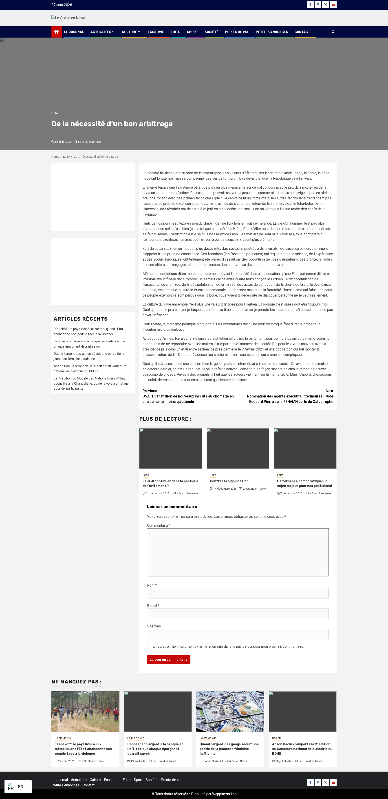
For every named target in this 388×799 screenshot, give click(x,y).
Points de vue (237, 32)
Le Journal (74, 32)
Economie (156, 32)
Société (211, 32)
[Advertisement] (93, 197)
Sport (192, 32)
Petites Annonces (272, 32)
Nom (152, 585)
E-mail (153, 606)
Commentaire (158, 525)
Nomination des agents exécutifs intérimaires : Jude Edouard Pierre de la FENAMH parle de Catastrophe (290, 396)
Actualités (100, 32)
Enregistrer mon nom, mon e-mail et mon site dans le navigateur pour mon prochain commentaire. (228, 646)
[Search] (333, 32)
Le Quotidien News (89, 141)
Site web (154, 626)
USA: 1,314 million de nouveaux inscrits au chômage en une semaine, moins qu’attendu (188, 396)
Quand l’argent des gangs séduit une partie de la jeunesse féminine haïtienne (229, 749)
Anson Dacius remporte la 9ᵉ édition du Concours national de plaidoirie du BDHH (302, 749)
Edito (175, 32)
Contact (302, 32)
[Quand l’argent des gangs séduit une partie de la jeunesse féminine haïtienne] (230, 711)
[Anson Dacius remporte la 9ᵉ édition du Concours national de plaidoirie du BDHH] (303, 711)
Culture (129, 32)
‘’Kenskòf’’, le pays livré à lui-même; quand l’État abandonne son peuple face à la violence (83, 749)
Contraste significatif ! (229, 481)
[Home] (56, 32)
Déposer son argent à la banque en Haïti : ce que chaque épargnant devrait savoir (155, 749)
